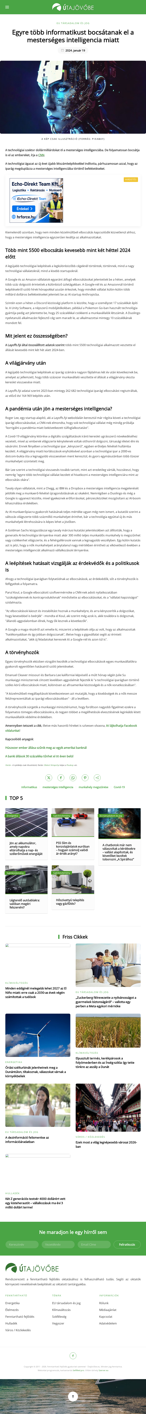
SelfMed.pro (78, 1370)
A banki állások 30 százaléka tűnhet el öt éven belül (39, 756)
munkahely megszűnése (93, 787)
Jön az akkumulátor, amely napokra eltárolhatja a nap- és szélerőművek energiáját (26, 848)
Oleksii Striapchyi (51, 765)
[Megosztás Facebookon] (61, 777)
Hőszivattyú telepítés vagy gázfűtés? (70, 902)
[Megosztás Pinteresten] (85, 777)
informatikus (29, 787)
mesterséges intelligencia (58, 787)
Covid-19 (119, 787)
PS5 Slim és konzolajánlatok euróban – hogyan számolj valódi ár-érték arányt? (73, 848)
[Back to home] (73, 7)
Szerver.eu (103, 1370)
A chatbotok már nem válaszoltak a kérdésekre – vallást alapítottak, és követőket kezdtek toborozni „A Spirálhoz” (119, 852)
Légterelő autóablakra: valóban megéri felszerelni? (25, 903)
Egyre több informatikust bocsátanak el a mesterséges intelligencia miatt (73, 36)
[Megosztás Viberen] (97, 777)
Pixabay (69, 765)
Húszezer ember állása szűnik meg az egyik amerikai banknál (46, 748)
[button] (7, 7)
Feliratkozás (127, 1244)
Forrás (8, 765)
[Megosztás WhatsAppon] (73, 777)
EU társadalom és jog (73, 23)
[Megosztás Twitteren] (48, 777)
